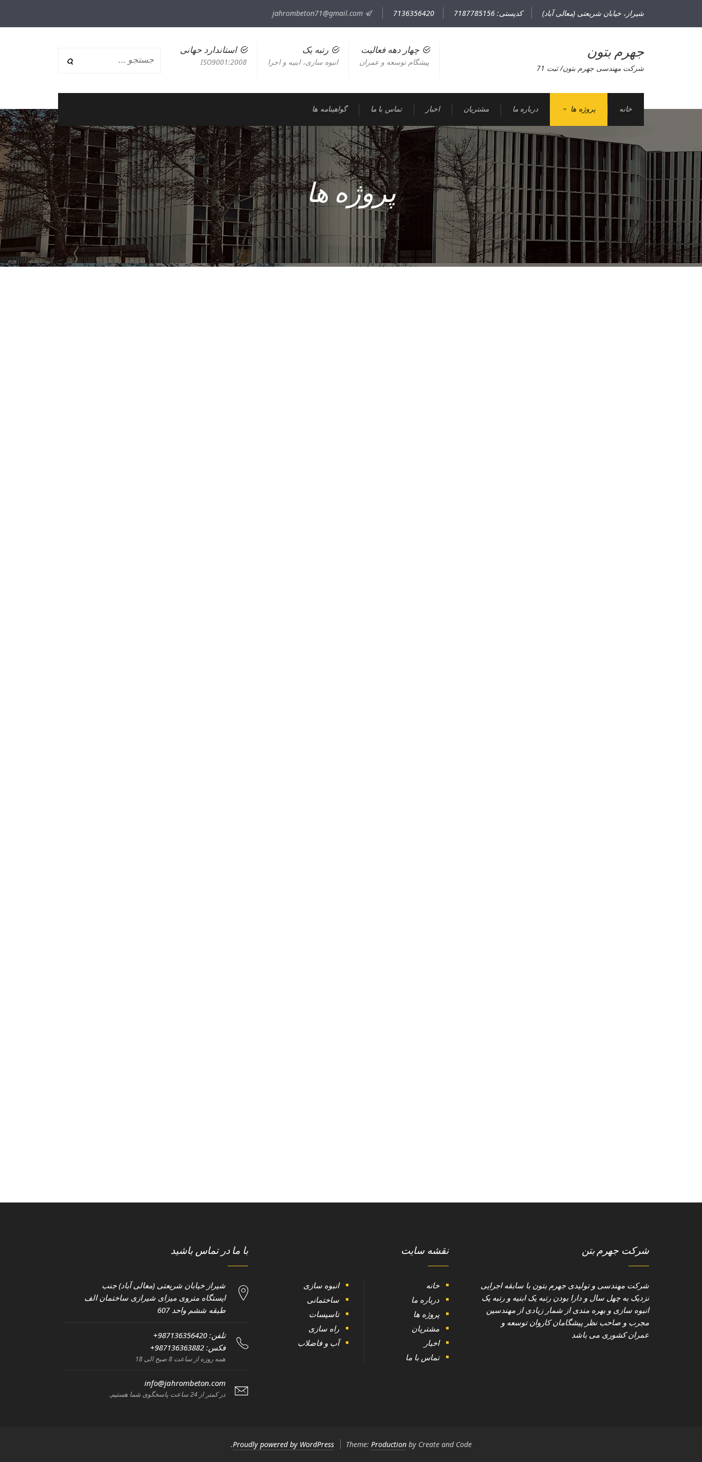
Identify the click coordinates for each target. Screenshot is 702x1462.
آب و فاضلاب (318, 1343)
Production (389, 1444)
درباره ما (425, 1299)
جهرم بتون (615, 52)
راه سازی (323, 1328)
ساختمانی (323, 1299)
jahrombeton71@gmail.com (318, 13)
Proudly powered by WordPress (283, 1444)
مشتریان (425, 1328)
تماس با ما (422, 1357)
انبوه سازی (321, 1285)
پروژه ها (426, 1314)
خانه (432, 1285)
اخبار (431, 1343)
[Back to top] (33, 1428)
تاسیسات (324, 1314)
